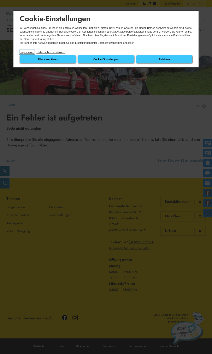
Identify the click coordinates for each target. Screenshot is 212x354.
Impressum (27, 52)
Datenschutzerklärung (50, 52)
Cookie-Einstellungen (105, 59)
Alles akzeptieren (47, 59)
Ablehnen (164, 59)
